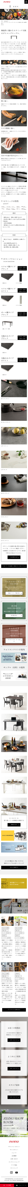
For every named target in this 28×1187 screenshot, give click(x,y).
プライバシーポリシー (14, 1146)
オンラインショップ (14, 1162)
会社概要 (14, 1155)
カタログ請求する (14, 867)
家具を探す (6, 21)
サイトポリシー (14, 1149)
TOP (2, 21)
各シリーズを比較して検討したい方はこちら (14, 566)
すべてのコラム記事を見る (14, 1009)
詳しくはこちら (14, 1039)
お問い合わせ (14, 1159)
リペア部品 (14, 1165)
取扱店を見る (14, 824)
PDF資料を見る (14, 557)
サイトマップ (14, 1168)
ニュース (14, 1152)
